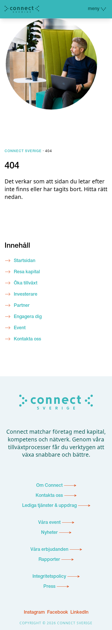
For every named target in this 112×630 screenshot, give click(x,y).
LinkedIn (79, 612)
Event (20, 328)
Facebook (57, 612)
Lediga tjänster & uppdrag (49, 506)
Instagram (34, 612)
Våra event (49, 523)
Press (49, 587)
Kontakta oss (27, 339)
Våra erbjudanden (49, 550)
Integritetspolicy (49, 577)
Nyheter (49, 533)
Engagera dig (28, 317)
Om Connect (49, 486)
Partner (22, 306)
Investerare (25, 294)
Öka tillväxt (25, 283)
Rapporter (49, 560)
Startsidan (24, 261)
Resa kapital (27, 272)
